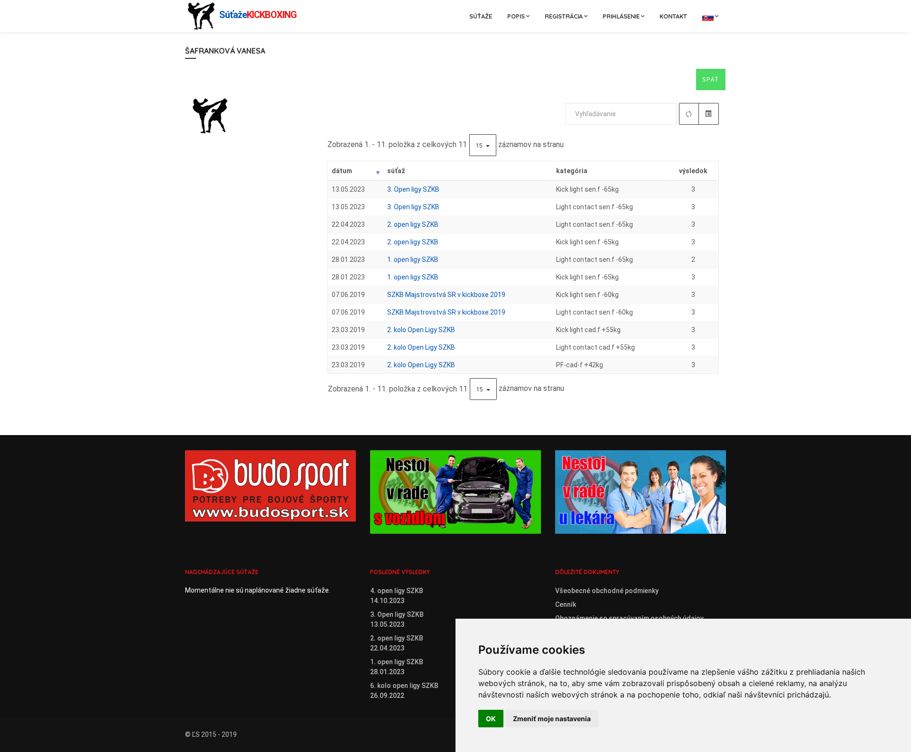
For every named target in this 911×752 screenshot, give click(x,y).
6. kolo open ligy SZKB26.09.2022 (404, 690)
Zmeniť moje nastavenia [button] (552, 719)
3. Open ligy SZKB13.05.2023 (397, 619)
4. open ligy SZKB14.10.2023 (396, 595)
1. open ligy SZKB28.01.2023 (396, 667)
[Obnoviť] (689, 114)
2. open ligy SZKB (412, 224)
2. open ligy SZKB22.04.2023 (396, 643)
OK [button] (491, 719)
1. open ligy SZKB (412, 259)
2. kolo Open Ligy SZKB (421, 330)
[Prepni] (708, 114)
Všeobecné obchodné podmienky (607, 590)
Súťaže (480, 16)
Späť (710, 79)
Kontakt (673, 16)
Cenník (565, 604)
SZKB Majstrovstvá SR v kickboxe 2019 (446, 294)
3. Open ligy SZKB (413, 189)
